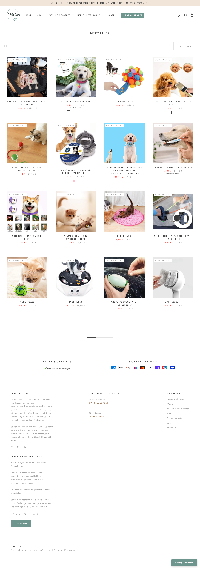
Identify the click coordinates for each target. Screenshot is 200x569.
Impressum (171, 427)
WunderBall (27, 302)
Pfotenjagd (124, 236)
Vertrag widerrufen (184, 562)
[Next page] (108, 334)
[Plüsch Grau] (36, 179)
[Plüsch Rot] (29, 179)
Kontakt (170, 422)
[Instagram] (18, 446)
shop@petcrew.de (96, 416)
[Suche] (185, 15)
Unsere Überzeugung (88, 15)
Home (29, 15)
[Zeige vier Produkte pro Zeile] (10, 46)
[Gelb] (81, 181)
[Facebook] (12, 446)
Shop (40, 15)
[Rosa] (83, 112)
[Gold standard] (173, 113)
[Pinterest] (25, 446)
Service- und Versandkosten (66, 550)
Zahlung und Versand (176, 399)
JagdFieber (75, 302)
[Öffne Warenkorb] (192, 15)
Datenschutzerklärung (176, 418)
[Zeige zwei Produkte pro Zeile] (5, 46)
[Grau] (25, 179)
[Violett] (77, 181)
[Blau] (79, 112)
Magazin (111, 15)
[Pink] (74, 181)
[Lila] (25, 247)
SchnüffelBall (124, 101)
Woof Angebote (131, 16)
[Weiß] (68, 112)
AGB (169, 413)
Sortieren (186, 46)
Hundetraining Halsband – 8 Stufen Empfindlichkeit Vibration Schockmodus (124, 170)
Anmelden (21, 523)
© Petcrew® (17, 546)
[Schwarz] (72, 112)
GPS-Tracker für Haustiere (76, 101)
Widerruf (171, 404)
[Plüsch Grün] (32, 179)
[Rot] (121, 110)
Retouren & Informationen (178, 408)
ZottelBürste (173, 302)
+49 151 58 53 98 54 (98, 402)
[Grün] (76, 112)
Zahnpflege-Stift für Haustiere (173, 167)
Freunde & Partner (59, 15)
